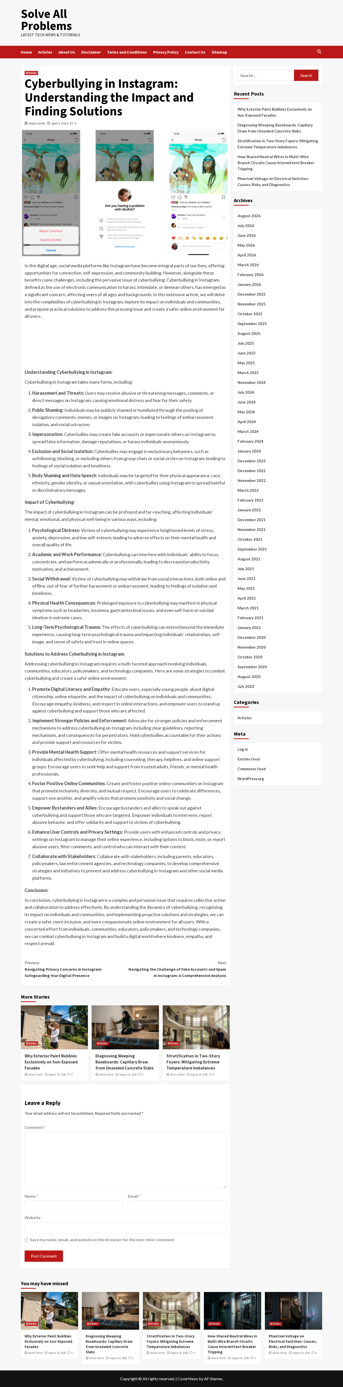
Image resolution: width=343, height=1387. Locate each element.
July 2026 (246, 225)
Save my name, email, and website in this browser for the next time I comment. (102, 1239)
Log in (243, 749)
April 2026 (247, 255)
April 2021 (247, 598)
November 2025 (252, 304)
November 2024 (252, 382)
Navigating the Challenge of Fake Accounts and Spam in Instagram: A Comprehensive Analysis (177, 969)
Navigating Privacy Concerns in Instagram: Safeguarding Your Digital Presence (63, 969)
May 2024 (246, 412)
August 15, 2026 (301, 1353)
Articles (45, 52)
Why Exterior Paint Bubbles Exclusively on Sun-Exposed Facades (51, 1062)
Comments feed (252, 768)
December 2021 (252, 519)
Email (134, 1196)
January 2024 (249, 451)
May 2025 (246, 363)
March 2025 (248, 372)
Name (31, 1196)
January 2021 (249, 627)
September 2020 (252, 666)
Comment (35, 1127)
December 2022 (252, 470)
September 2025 (252, 323)
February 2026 (250, 274)
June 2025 (247, 353)
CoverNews (188, 1378)
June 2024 (247, 402)
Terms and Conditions (127, 52)
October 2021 (250, 539)
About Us (67, 52)
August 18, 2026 (240, 1358)
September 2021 (252, 549)
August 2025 (249, 333)
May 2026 (246, 245)
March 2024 (248, 431)
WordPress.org (251, 778)
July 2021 (246, 568)
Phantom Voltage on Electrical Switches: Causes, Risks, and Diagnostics (273, 181)
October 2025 (250, 313)
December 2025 (252, 294)
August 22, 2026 (128, 1074)
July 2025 (246, 343)
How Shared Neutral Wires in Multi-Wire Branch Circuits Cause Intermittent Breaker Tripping (276, 162)
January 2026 (249, 284)
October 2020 (250, 657)
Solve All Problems (46, 19)
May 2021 (246, 588)
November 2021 (252, 529)
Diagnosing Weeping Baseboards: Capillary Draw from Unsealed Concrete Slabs (124, 1062)
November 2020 (252, 647)
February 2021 (250, 617)
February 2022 (250, 500)
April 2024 (247, 421)
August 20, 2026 (199, 1074)
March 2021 (248, 608)
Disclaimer (91, 52)
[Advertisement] (125, 348)
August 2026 (249, 215)
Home (26, 52)
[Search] (319, 52)
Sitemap (219, 52)
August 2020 (249, 676)
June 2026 (247, 235)
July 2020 (246, 686)
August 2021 (249, 559)
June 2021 (247, 578)
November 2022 (252, 480)
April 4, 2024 (59, 123)
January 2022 (249, 510)
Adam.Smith (37, 123)
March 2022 (248, 490)
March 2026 (248, 264)
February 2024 (250, 441)
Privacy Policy (166, 52)
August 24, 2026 (57, 1074)
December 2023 (252, 461)
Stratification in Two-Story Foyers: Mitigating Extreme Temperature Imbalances (193, 1062)
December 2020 (252, 637)
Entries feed (249, 758)
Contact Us (195, 52)
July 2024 (246, 392)
